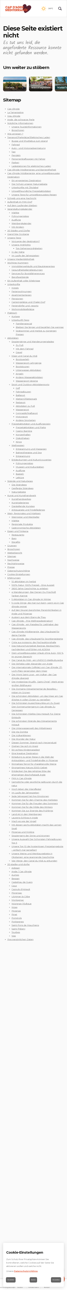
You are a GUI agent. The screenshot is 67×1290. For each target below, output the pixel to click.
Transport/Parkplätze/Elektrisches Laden (28, 137)
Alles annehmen (56, 1280)
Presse (11, 567)
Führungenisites (20, 216)
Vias (14, 936)
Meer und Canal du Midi (24, 356)
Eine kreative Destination (25, 753)
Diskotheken (22, 438)
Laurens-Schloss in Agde (25, 817)
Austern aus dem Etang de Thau (29, 617)
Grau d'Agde (13, 116)
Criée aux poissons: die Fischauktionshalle (34, 642)
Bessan (15, 878)
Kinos (19, 442)
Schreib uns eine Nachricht (21, 198)
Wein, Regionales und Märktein (24, 513)
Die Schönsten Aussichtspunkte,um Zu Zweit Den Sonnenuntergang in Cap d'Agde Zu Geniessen (36, 706)
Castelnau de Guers (22, 882)
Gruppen (12, 545)
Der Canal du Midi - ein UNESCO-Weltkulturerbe (37, 660)
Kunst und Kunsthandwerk (21, 495)
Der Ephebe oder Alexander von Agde (32, 663)
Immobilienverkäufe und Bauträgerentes (33, 266)
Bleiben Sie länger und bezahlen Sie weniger (40, 327)
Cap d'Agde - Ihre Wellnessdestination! (32, 621)
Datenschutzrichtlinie (18, 570)
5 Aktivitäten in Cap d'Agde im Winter (31, 599)
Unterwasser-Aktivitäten (28, 370)
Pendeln (16, 155)
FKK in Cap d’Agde (22, 778)
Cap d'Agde (13, 109)
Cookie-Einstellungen (18, 574)
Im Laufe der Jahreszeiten (25, 255)
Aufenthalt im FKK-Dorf (19, 202)
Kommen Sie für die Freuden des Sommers (35, 803)
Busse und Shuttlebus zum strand (30, 141)
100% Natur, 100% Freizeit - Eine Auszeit (33, 585)
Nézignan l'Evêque (21, 903)
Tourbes (16, 932)
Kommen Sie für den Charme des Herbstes (34, 800)
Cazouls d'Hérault (21, 889)
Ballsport (20, 395)
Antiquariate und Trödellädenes (28, 510)
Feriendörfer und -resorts (25, 305)
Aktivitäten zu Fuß (25, 406)
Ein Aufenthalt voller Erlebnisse (23, 280)
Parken (15, 162)
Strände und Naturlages (20, 481)
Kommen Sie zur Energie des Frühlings (32, 810)
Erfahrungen (14, 578)
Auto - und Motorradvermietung (28, 148)
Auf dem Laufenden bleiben (22, 205)
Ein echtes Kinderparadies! (26, 749)
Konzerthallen (23, 434)
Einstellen (33, 1280)
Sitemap (11, 556)
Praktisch (12, 313)
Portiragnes (18, 921)
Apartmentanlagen (21, 295)
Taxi (13, 151)
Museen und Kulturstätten (30, 467)
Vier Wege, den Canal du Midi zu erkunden (34, 860)
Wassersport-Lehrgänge (28, 363)
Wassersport (22, 409)
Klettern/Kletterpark (26, 399)
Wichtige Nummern (17, 262)
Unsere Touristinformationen (26, 127)
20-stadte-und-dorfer (18, 864)
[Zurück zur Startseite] (18, 8)
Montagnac (18, 900)
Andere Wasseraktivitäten (29, 377)
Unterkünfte (13, 284)
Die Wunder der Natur (24, 739)
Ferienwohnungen (21, 291)
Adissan (16, 868)
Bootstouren (22, 366)
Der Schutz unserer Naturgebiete (29, 184)
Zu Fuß (19, 345)
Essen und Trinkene (17, 531)
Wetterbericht (14, 552)
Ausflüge (16, 220)
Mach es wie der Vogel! (24, 821)
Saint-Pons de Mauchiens (25, 925)
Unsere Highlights (21, 245)
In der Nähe (18, 252)
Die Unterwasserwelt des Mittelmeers (32, 728)
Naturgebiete (19, 492)
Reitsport (20, 402)
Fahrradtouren (23, 391)
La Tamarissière (15, 112)
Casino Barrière (24, 431)
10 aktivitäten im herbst (24, 581)
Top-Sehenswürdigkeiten (29, 248)
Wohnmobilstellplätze (23, 309)
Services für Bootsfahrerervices (28, 273)
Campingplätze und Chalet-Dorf (28, 302)
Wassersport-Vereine (27, 381)
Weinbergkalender (21, 223)
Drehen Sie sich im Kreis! (25, 746)
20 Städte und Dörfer (18, 230)
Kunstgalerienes (20, 502)
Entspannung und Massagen (31, 449)
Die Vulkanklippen (21, 735)
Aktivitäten (13, 338)
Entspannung (23, 456)
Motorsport (22, 416)
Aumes (15, 875)
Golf (18, 388)
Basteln (20, 474)
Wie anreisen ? (15, 134)
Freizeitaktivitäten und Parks (31, 427)
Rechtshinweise (15, 563)
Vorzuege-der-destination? (26, 241)
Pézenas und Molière (23, 832)
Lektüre (20, 477)
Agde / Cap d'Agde (22, 871)
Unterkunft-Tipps (20, 320)
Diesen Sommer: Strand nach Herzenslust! (34, 742)
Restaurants (18, 535)
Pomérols (17, 918)
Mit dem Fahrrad (24, 348)
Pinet (14, 914)
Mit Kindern (18, 227)
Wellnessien (18, 445)
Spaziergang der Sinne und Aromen (31, 835)
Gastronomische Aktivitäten (26, 528)
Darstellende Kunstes (23, 506)
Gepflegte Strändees (22, 488)
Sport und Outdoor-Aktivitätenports (30, 384)
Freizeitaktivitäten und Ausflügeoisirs (31, 424)
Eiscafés (16, 542)
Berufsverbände (20, 277)
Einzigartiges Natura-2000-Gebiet (29, 767)
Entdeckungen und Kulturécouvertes (31, 459)
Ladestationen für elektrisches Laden (31, 166)
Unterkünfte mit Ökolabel (25, 187)
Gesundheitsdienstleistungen (27, 270)
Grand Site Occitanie (18, 234)
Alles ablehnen (10, 1280)
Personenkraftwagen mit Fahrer (28, 159)
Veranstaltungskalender (19, 209)
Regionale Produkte (22, 524)
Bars (14, 538)
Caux (14, 885)
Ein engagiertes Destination (26, 180)
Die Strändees (19, 484)
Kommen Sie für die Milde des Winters (32, 807)
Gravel (19, 352)
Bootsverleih (22, 359)
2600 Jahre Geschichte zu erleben (30, 588)
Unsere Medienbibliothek (20, 259)
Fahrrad (16, 144)
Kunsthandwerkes (21, 499)
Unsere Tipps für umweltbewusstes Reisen (34, 194)
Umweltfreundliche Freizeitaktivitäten (31, 191)
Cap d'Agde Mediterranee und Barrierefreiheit (31, 169)
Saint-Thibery (18, 929)
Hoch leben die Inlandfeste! (26, 789)
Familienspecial (24, 323)
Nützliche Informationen (20, 123)
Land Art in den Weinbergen (27, 814)
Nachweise (13, 560)
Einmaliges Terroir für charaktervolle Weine (34, 764)
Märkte (15, 212)
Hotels (15, 288)
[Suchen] (60, 8)
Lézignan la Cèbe (21, 896)
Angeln (19, 373)
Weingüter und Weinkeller (25, 517)
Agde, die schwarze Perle (20, 119)
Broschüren (18, 130)
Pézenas (16, 911)
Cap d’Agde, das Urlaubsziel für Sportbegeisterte (37, 639)
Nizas (14, 907)
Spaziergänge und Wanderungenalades (33, 341)
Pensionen (17, 298)
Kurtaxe (16, 316)
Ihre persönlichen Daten (20, 939)
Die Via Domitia (20, 732)
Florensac (17, 893)
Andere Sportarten (26, 420)
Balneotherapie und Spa (29, 452)
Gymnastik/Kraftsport (27, 413)
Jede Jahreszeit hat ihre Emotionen (30, 796)
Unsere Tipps (14, 237)
